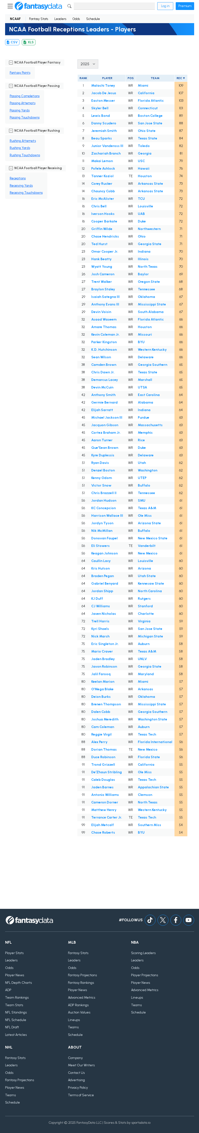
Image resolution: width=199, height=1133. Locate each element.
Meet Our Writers (81, 1065)
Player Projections (144, 975)
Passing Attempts (22, 103)
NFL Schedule (15, 1020)
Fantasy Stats (38, 19)
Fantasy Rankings (81, 983)
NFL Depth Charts (18, 983)
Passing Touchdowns (25, 117)
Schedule (93, 19)
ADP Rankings (78, 1005)
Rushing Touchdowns (25, 155)
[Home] (38, 6)
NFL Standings (16, 1012)
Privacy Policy (78, 1088)
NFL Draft (12, 1027)
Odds (76, 19)
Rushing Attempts (23, 141)
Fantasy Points (20, 72)
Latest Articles (16, 1035)
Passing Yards (20, 110)
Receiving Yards (21, 185)
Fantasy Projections (82, 975)
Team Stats (14, 1005)
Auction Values (79, 1012)
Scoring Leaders (143, 953)
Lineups (74, 1020)
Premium (184, 6)
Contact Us (76, 1073)
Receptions (18, 178)
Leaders (60, 19)
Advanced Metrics (81, 997)
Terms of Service (81, 1095)
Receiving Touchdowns (26, 192)
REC (179, 78)
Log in (165, 6)
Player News (14, 975)
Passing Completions (25, 96)
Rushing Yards (20, 148)
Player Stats (14, 953)
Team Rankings (17, 997)
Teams (73, 1027)
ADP (8, 990)
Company (75, 1058)
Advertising (76, 1080)
